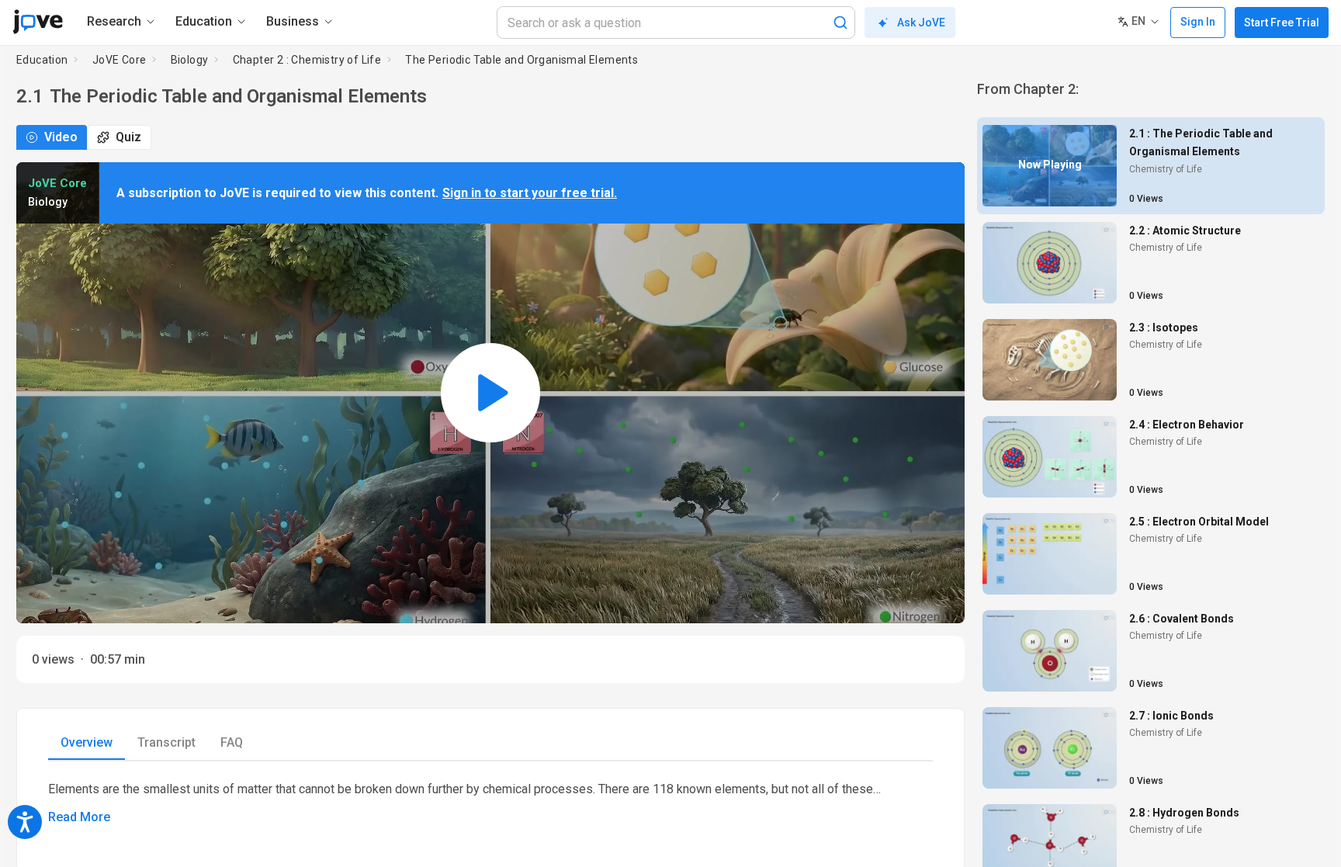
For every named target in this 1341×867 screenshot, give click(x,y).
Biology (190, 60)
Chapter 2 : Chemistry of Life (307, 60)
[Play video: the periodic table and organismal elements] (490, 392)
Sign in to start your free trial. (529, 193)
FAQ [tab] (231, 742)
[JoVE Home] (37, 21)
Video (61, 137)
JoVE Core (119, 60)
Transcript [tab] (166, 742)
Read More (79, 817)
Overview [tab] (87, 742)
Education (42, 60)
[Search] (840, 22)
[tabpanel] (490, 803)
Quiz (128, 137)
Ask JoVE (921, 22)
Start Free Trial (1281, 22)
